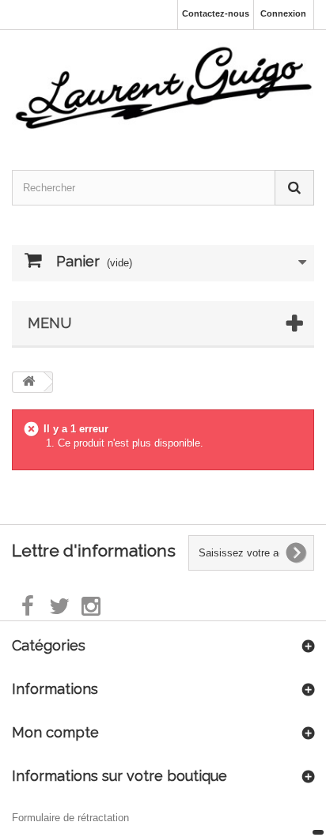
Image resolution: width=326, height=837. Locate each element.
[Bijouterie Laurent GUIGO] (163, 85)
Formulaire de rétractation (70, 818)
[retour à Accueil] (28, 382)
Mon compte (55, 732)
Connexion (283, 13)
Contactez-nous (215, 13)
